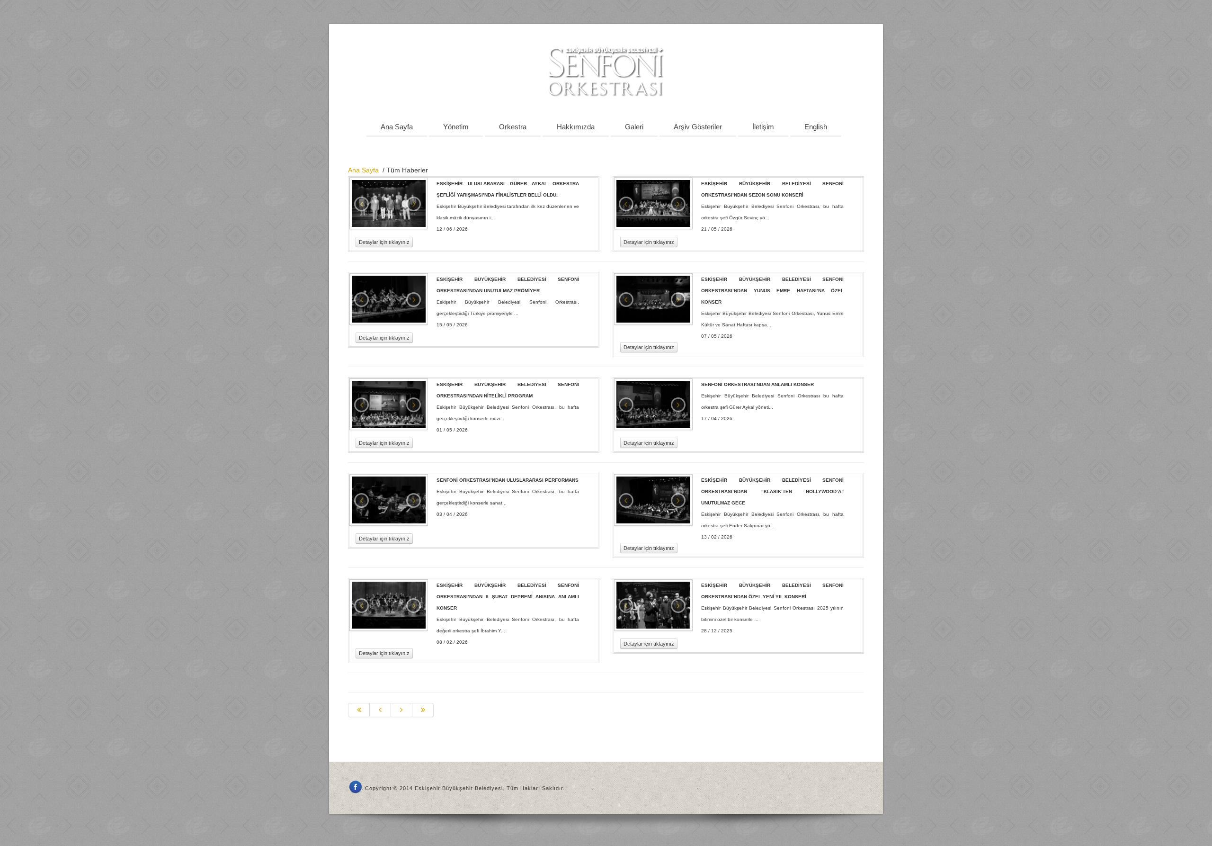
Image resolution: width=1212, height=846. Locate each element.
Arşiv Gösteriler (698, 127)
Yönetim (456, 127)
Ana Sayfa (397, 127)
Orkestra (512, 127)
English (815, 127)
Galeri (634, 127)
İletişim (763, 127)
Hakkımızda (576, 127)
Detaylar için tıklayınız (384, 242)
